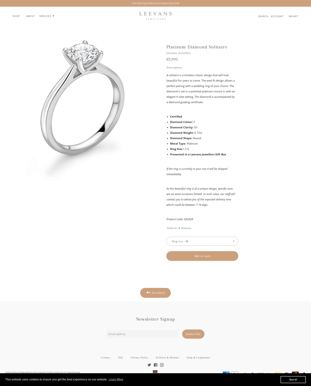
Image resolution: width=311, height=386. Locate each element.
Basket (293, 16)
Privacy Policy (139, 357)
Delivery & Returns (167, 357)
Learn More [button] (116, 379)
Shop (16, 16)
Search (263, 16)
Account (277, 16)
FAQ (120, 357)
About (30, 16)
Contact (105, 357)
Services (45, 16)
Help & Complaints (198, 357)
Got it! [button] (293, 379)
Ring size (177, 241)
